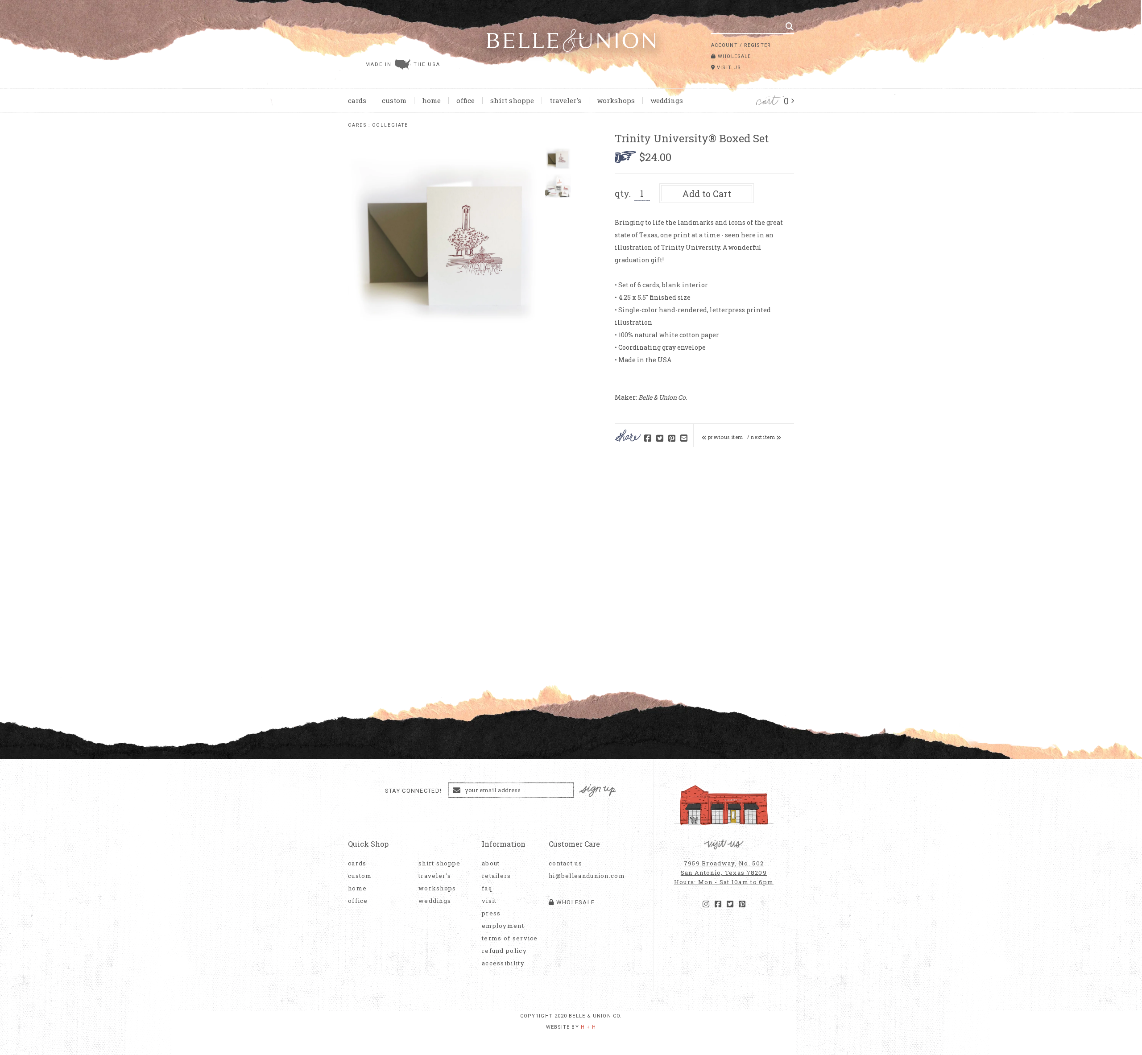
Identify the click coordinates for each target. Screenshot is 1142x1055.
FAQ (487, 888)
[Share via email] (683, 439)
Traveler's (565, 100)
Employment (503, 926)
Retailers (496, 876)
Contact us (565, 863)
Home (431, 100)
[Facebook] (718, 904)
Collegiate (390, 125)
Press (491, 913)
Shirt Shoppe (512, 100)
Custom (394, 100)
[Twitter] (730, 904)
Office (465, 100)
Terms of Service (510, 938)
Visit (489, 901)
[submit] (790, 26)
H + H (588, 1027)
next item (763, 437)
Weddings (666, 100)
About (491, 863)
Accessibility (503, 963)
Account (724, 45)
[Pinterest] (742, 904)
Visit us (728, 67)
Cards (357, 100)
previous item (725, 437)
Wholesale (733, 56)
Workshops (616, 100)
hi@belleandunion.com (582, 876)
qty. (623, 193)
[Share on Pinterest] (671, 439)
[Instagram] (706, 904)
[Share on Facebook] (647, 439)
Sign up (598, 790)
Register (757, 45)
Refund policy (504, 951)
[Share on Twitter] (659, 439)
